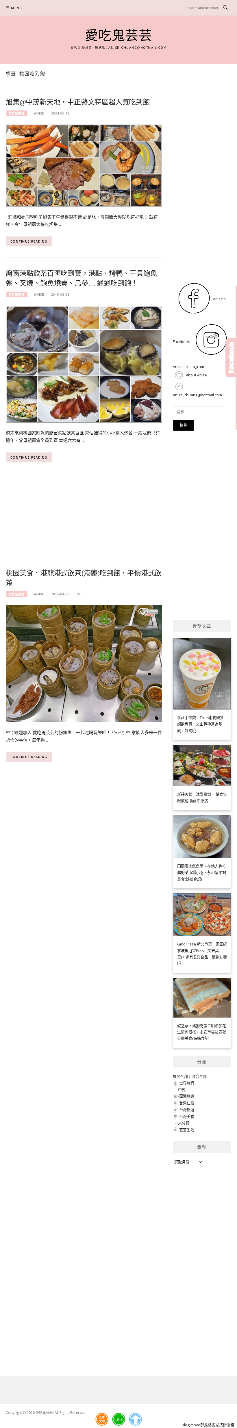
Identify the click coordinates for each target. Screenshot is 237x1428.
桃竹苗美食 (17, 113)
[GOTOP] (135, 1419)
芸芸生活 (186, 1129)
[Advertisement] (84, 524)
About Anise (196, 375)
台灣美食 (186, 1116)
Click (231, 357)
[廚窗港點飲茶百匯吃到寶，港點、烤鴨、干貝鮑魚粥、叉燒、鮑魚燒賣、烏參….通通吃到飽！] (84, 363)
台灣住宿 (186, 1103)
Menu (17, 7)
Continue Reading (28, 241)
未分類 (183, 1123)
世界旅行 (186, 1083)
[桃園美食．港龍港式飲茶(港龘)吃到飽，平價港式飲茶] (84, 663)
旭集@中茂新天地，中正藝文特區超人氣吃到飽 (78, 102)
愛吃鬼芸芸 (118, 36)
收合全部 (199, 1076)
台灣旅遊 (186, 1109)
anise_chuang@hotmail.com (197, 394)
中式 (182, 1089)
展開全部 (180, 1076)
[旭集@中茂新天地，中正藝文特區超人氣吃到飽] (84, 165)
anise (39, 113)
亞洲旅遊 (186, 1096)
